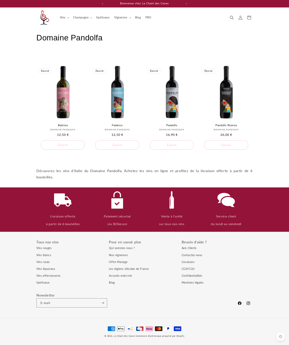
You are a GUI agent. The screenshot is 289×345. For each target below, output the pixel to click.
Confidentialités (192, 275)
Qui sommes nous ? (122, 248)
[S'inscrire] (102, 303)
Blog (112, 282)
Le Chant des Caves (124, 336)
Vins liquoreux (45, 268)
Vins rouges (44, 248)
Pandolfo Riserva (226, 125)
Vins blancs (43, 255)
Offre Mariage (118, 262)
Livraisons (188, 262)
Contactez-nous (192, 255)
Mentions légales (193, 282)
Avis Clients (189, 248)
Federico (117, 125)
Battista (63, 125)
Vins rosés (43, 262)
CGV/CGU (188, 268)
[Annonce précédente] (102, 3)
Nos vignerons (118, 255)
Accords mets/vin (120, 275)
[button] (64, 17)
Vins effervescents (48, 275)
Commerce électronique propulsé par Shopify (160, 336)
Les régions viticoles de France (129, 268)
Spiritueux (43, 282)
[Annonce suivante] (186, 3)
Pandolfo (171, 125)
